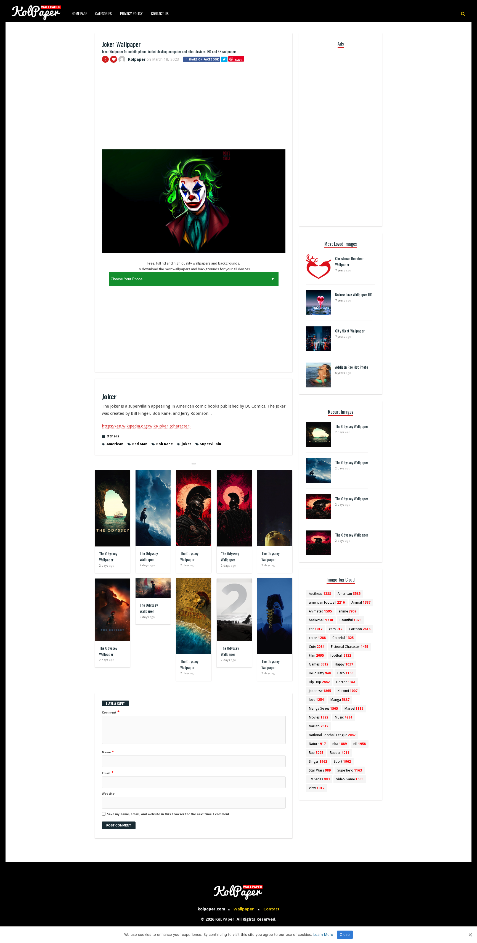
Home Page (79, 13)
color (317, 638)
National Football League (332, 735)
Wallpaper (244, 909)
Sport (342, 762)
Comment (111, 712)
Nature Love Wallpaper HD (353, 294)
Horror (346, 682)
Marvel (353, 708)
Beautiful (350, 620)
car (315, 629)
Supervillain (210, 444)
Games (318, 664)
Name (108, 751)
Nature (317, 744)
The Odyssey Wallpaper (108, 556)
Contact (271, 909)
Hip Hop (319, 682)
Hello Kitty (320, 673)
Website (108, 794)
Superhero (349, 770)
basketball (321, 620)
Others (113, 436)
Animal (360, 602)
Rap (316, 753)
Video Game (349, 779)
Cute (316, 647)
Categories (103, 13)
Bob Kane (164, 444)
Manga (339, 700)
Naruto (318, 726)
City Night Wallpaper (350, 331)
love (316, 700)
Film (316, 655)
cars (335, 629)
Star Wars (320, 770)
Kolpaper (136, 59)
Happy (344, 664)
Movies (318, 717)
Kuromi (347, 691)
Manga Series (323, 708)
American (115, 444)
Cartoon (359, 629)
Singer (318, 762)
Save (239, 60)
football (340, 655)
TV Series (319, 779)
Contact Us (160, 13)
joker (186, 444)
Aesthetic (320, 594)
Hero (345, 673)
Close (345, 934)
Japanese (320, 691)
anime (347, 611)
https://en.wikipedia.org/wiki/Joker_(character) (146, 426)
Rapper (339, 753)
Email (107, 772)
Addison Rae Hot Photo (351, 367)
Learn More (323, 934)
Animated (320, 611)
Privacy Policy (131, 13)
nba (339, 744)
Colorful (343, 638)
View (316, 788)
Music (343, 717)
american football (327, 602)
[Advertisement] (193, 108)
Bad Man (139, 444)
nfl (359, 744)
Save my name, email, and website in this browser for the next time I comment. (168, 814)
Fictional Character (350, 647)
